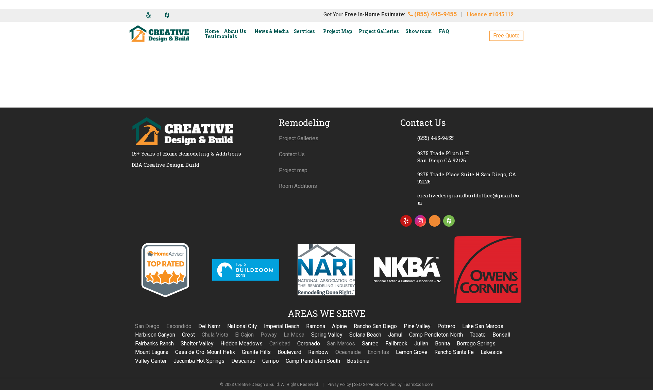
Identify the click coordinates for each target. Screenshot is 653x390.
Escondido (178, 326)
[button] (506, 36)
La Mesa (294, 334)
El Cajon (244, 334)
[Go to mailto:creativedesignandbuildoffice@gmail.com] (460, 199)
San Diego (147, 326)
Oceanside (348, 352)
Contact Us (292, 154)
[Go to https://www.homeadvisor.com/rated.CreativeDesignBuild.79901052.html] (434, 222)
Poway (269, 334)
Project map (293, 170)
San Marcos (341, 343)
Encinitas (378, 352)
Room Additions (298, 186)
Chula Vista (215, 334)
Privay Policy (339, 384)
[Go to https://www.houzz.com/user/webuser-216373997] (449, 221)
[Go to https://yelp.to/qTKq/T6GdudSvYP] (406, 221)
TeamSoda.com (418, 384)
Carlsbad (279, 343)
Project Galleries (298, 138)
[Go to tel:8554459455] (460, 138)
